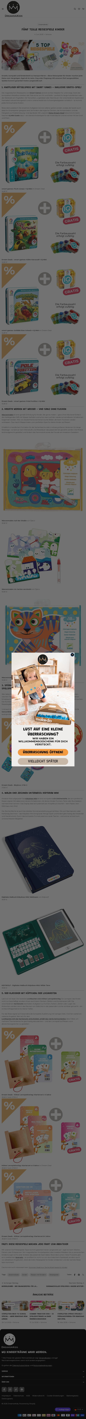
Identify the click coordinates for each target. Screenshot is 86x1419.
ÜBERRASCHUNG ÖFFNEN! (43, 752)
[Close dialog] (72, 654)
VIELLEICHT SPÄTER (43, 761)
